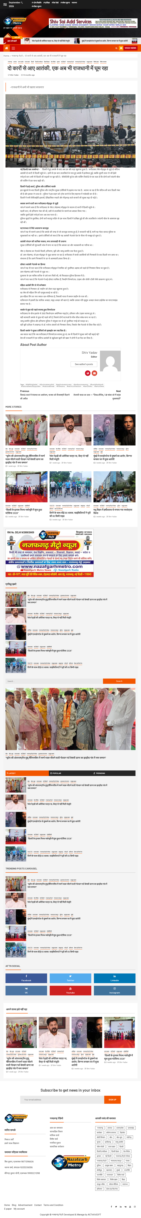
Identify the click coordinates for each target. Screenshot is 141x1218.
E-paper (8, 1209)
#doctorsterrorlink (47, 385)
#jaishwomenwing (81, 385)
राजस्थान (110, 1175)
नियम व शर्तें (9, 1139)
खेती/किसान (101, 1137)
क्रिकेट (122, 1132)
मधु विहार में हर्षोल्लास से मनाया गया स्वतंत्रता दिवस (47, 667)
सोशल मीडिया (113, 1184)
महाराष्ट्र (109, 1170)
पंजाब (127, 1161)
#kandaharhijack (96, 385)
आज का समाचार (56, 1128)
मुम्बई (118, 1170)
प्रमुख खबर (89, 62)
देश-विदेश (53, 62)
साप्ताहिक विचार (56, 1131)
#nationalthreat (48, 386)
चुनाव (99, 1142)
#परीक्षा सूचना (36, 6)
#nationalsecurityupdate (30, 386)
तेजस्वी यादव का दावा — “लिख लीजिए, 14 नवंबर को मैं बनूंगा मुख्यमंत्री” (97, 395)
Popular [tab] (57, 773)
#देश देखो (55, 3)
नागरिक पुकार (55, 1143)
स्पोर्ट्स (88, 505)
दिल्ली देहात (47, 62)
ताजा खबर (27, 62)
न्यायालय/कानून (80, 449)
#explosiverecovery (63, 385)
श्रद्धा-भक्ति (101, 1184)
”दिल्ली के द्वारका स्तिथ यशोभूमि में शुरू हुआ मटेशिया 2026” (108, 41)
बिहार (129, 1165)
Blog (14, 1205)
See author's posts (84, 364)
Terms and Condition (53, 1205)
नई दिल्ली (63, 62)
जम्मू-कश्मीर (119, 1142)
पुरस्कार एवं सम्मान (10, 452)
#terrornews (99, 386)
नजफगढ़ (10, 62)
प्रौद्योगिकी (27, 505)
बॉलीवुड (99, 1170)
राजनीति (127, 1170)
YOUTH (52, 505)
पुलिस (127, 449)
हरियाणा (51, 509)
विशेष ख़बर (96, 62)
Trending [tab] (100, 773)
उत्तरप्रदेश (120, 1128)
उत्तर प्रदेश (20, 62)
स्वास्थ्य (74, 3)
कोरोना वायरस (111, 1132)
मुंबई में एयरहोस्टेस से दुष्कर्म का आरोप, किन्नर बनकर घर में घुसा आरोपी (54, 41)
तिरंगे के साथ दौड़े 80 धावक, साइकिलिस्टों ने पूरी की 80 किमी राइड (53, 650)
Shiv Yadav (14, 75)
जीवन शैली (100, 1147)
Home (7, 1205)
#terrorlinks (87, 386)
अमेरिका (95, 449)
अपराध (15, 62)
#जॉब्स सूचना (65, 3)
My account (19, 1209)
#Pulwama (60, 386)
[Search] (116, 48)
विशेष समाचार (103, 62)
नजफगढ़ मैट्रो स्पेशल (80, 62)
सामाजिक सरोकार (57, 1146)
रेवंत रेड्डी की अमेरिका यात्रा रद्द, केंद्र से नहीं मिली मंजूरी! (49, 601)
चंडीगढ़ (129, 1137)
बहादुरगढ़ (83, 505)
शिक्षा (123, 1179)
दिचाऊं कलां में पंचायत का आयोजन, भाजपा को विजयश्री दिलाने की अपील (45, 395)
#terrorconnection (74, 386)
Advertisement (25, 1205)
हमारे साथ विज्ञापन (12, 1143)
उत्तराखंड (131, 1128)
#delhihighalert (31, 385)
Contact (38, 1205)
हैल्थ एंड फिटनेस (59, 509)
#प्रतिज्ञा (46, 3)
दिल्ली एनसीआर (39, 62)
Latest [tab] (12, 773)
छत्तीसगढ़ (108, 1142)
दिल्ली (32, 62)
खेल (7, 449)
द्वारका (58, 62)
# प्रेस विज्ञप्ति (36, 3)
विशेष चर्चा (54, 1139)
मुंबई (102, 452)
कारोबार (99, 1132)
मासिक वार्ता (54, 1135)
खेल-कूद (11, 449)
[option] (70, 600)
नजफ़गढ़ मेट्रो (70, 62)
